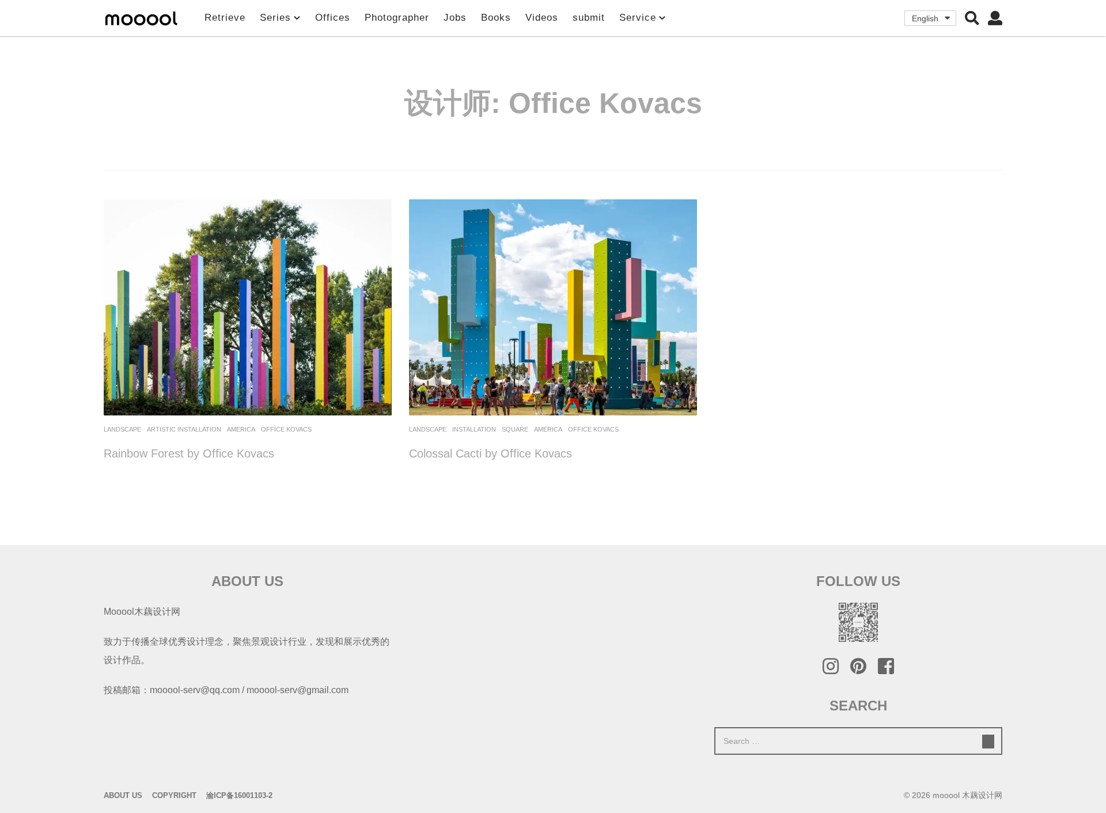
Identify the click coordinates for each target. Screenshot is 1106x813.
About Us (123, 795)
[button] (972, 17)
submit (589, 17)
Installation (474, 429)
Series (275, 17)
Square (515, 429)
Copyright (174, 795)
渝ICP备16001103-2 (239, 795)
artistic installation (184, 429)
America (241, 429)
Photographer (397, 17)
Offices (332, 17)
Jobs (455, 17)
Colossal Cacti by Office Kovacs (490, 453)
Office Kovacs (286, 429)
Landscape (122, 429)
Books (496, 17)
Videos (541, 17)
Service (637, 17)
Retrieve (224, 17)
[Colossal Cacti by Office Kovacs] (553, 307)
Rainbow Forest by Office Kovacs (189, 453)
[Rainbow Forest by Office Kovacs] (248, 307)
